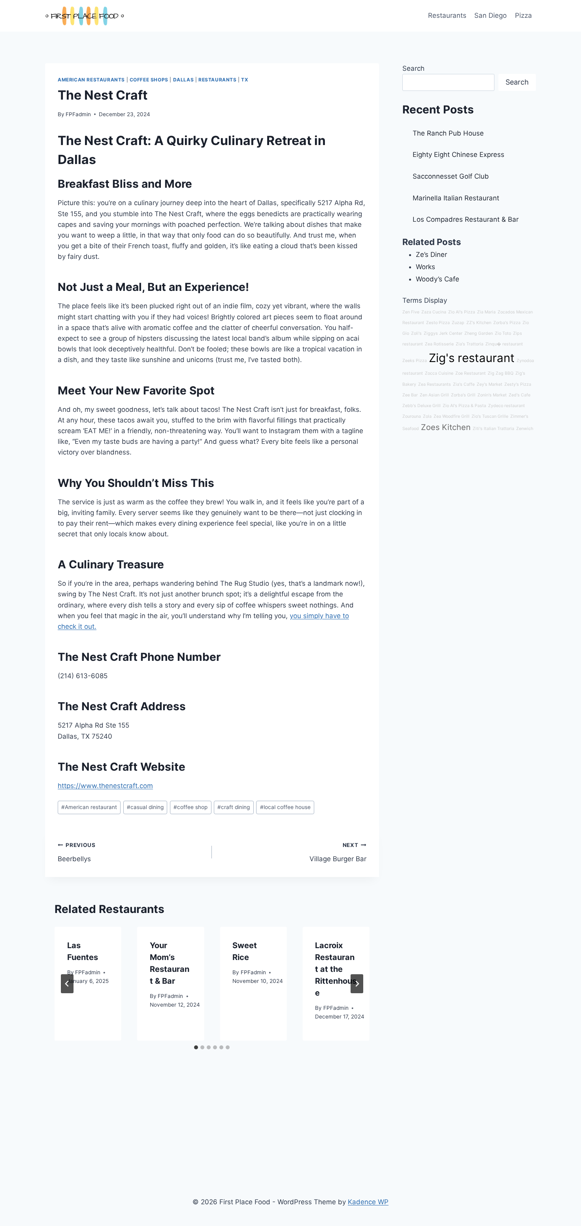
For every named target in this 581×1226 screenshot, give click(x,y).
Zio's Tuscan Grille (490, 416)
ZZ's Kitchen (478, 322)
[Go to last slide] (67, 983)
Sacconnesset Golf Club (451, 176)
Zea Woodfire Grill (452, 416)
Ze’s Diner (431, 254)
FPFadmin (78, 114)
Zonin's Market (492, 395)
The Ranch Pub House (448, 133)
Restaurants (447, 15)
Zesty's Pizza (517, 384)
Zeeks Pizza (414, 360)
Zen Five (410, 312)
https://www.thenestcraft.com (105, 786)
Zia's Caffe (464, 384)
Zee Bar (410, 395)
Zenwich (524, 428)
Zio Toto (503, 333)
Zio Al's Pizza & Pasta (464, 405)
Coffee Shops (149, 80)
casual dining (145, 807)
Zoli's (416, 333)
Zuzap (458, 322)
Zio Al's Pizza (461, 312)
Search (413, 68)
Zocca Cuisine (439, 373)
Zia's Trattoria (469, 344)
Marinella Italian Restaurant (456, 198)
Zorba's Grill (463, 395)
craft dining (233, 807)
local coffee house (285, 807)
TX (244, 80)
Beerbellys (77, 852)
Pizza (523, 15)
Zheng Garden (478, 333)
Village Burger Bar (337, 852)
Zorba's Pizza (507, 322)
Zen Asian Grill (434, 395)
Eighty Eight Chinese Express (458, 154)
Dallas (183, 80)
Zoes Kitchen (446, 427)
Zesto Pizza (438, 322)
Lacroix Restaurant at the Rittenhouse (336, 969)
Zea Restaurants (434, 384)
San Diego (490, 15)
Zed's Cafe (519, 395)
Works (425, 267)
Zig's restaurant (472, 358)
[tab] (196, 1047)
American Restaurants (91, 80)
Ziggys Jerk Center (443, 333)
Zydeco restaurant (506, 405)
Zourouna (411, 416)
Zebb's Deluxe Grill (421, 405)
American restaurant (89, 807)
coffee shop (191, 807)
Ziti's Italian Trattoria (493, 428)
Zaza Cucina (433, 312)
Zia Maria (486, 312)
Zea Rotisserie (439, 344)
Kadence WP (368, 1202)
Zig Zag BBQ (500, 373)
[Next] (357, 983)
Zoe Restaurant (470, 373)
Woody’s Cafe (437, 279)
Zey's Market (489, 384)
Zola (427, 416)
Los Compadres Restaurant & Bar (466, 219)
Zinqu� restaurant (504, 344)
